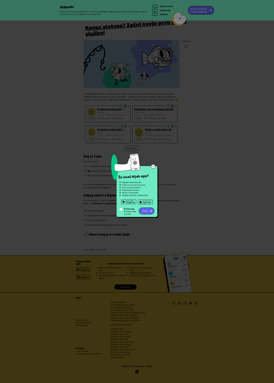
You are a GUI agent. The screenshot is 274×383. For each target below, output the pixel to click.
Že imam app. (129, 209)
